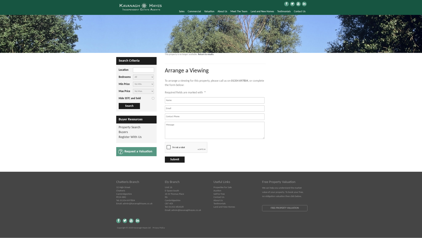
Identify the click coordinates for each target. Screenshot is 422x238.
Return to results (205, 54)
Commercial (194, 11)
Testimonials (284, 11)
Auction (217, 190)
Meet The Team (238, 11)
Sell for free (219, 194)
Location (123, 70)
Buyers (123, 132)
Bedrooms (125, 77)
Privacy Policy (159, 228)
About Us (222, 11)
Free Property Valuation (285, 208)
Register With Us (130, 137)
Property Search (129, 127)
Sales (181, 11)
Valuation (209, 11)
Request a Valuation (138, 151)
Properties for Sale (222, 187)
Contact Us (299, 11)
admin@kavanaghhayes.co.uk (137, 203)
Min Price (124, 84)
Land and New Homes (262, 11)
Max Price (124, 91)
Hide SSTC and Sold (130, 98)
